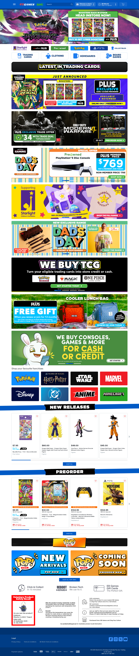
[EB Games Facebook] (111, 639)
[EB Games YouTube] (125, 639)
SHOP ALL (69, 464)
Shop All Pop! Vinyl (69, 579)
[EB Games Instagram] (116, 639)
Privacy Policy (15, 642)
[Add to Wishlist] (37, 416)
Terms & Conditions (30, 642)
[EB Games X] (121, 639)
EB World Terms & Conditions (49, 642)
